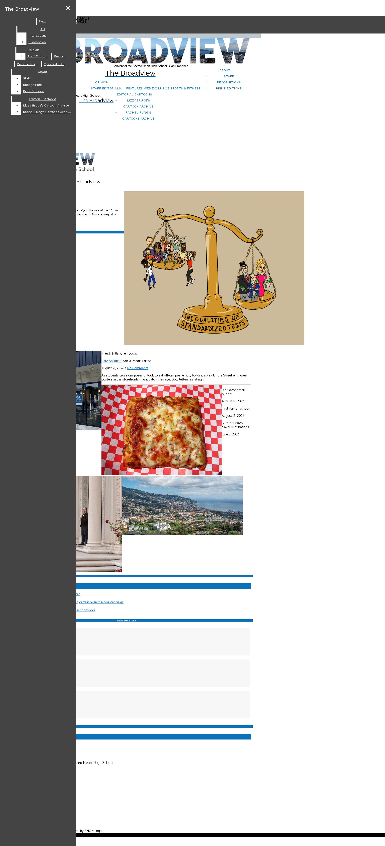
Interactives (37, 36)
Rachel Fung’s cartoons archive (47, 112)
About (224, 70)
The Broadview (22, 9)
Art (42, 29)
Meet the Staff (126, 620)
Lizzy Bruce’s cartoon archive (46, 105)
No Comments (137, 368)
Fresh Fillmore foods (119, 353)
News (43, 21)
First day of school (235, 408)
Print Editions (229, 88)
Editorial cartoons (134, 94)
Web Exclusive (156, 88)
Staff (229, 76)
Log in (98, 831)
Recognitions (229, 82)
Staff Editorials (106, 88)
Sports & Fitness (185, 88)
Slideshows (37, 42)
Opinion (101, 82)
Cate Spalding (111, 361)
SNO (87, 831)
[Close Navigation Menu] (68, 8)
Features (134, 88)
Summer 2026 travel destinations (235, 425)
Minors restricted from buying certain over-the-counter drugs (79, 602)
